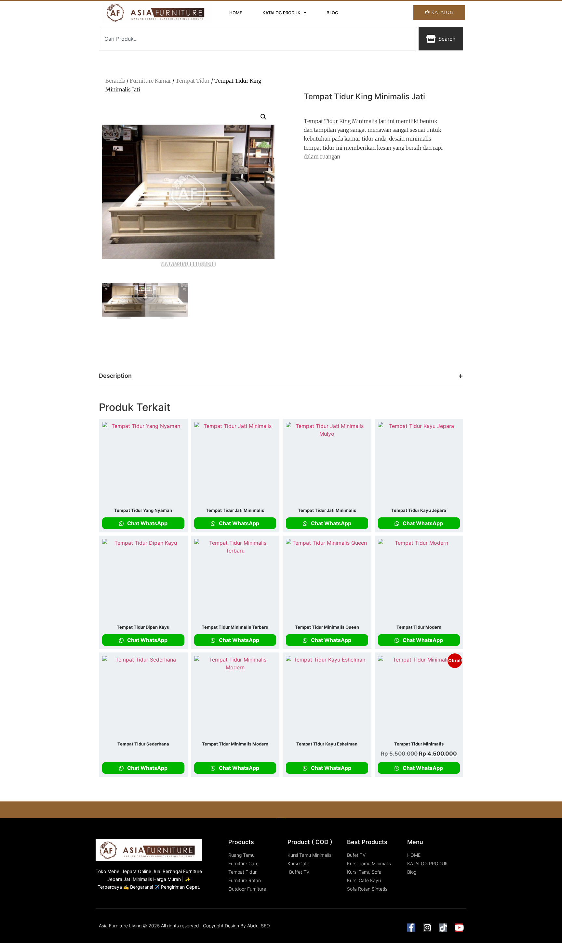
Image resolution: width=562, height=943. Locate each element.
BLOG (332, 12)
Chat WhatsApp (146, 523)
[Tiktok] (443, 927)
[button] (263, 117)
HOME (235, 12)
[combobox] (257, 38)
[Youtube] (459, 927)
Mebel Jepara (122, 871)
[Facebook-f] (411, 927)
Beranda (115, 80)
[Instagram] (427, 927)
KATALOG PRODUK (281, 12)
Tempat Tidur (193, 80)
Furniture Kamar (150, 80)
